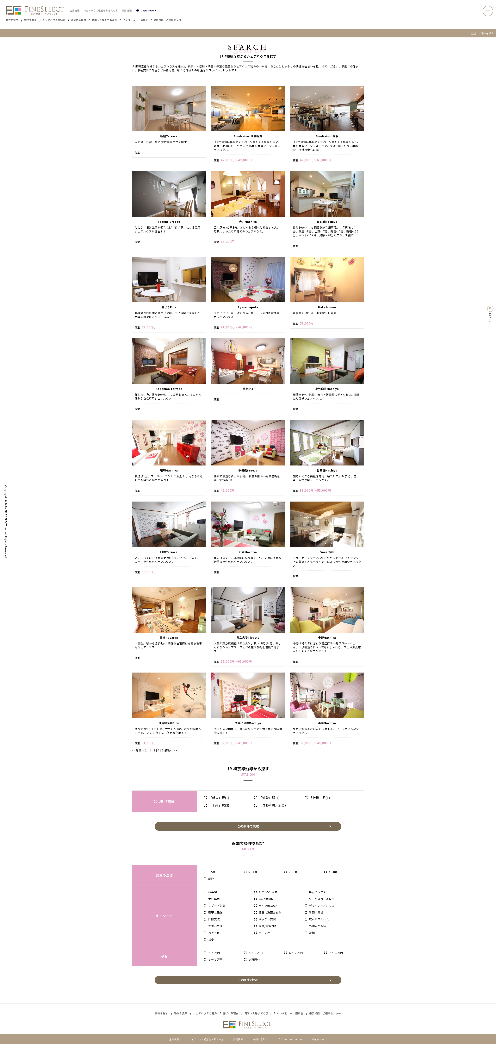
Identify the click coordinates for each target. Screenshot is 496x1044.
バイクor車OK (268, 906)
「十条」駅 (219, 805)
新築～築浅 (316, 912)
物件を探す (161, 1013)
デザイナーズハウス (321, 906)
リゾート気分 (216, 906)
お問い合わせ (260, 1039)
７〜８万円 (336, 953)
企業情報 (75, 10)
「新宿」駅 (219, 797)
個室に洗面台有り (270, 912)
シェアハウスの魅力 (205, 1013)
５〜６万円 (255, 953)
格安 (211, 939)
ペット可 (214, 933)
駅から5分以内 (268, 892)
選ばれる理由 (231, 1013)
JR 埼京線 (167, 801)
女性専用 (214, 899)
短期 (312, 933)
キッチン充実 (267, 919)
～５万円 (214, 953)
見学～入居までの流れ (258, 1013)
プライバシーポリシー (289, 1039)
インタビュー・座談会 (290, 1013)
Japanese (147, 10)
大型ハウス (215, 926)
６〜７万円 (295, 953)
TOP (473, 33)
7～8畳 (333, 872)
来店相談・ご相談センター (325, 1013)
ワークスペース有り (321, 899)
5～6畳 (252, 872)
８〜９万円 (215, 959)
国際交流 (214, 919)
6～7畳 (293, 872)
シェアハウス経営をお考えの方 (101, 10)
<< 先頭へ (138, 750)
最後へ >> (170, 750)
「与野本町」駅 (272, 805)
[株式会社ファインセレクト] (35, 10)
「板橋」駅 (319, 797)
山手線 (212, 892)
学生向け (264, 933)
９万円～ (254, 959)
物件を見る (181, 1013)
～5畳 (212, 872)
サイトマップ (319, 1039)
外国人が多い (317, 926)
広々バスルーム (319, 919)
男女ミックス (317, 892)
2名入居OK (266, 899)
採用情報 (127, 10)
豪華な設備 (215, 912)
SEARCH (490, 319)
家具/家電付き (268, 926)
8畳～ (212, 879)
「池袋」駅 (269, 797)
